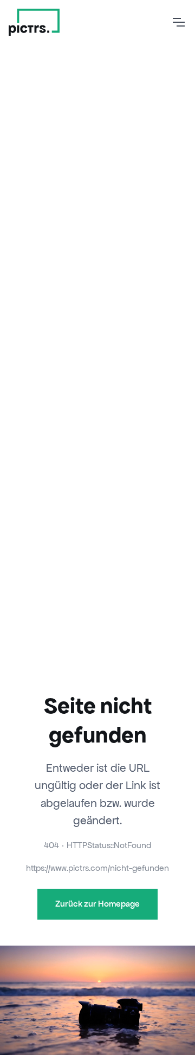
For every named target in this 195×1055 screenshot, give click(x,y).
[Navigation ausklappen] (178, 22)
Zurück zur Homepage (97, 903)
